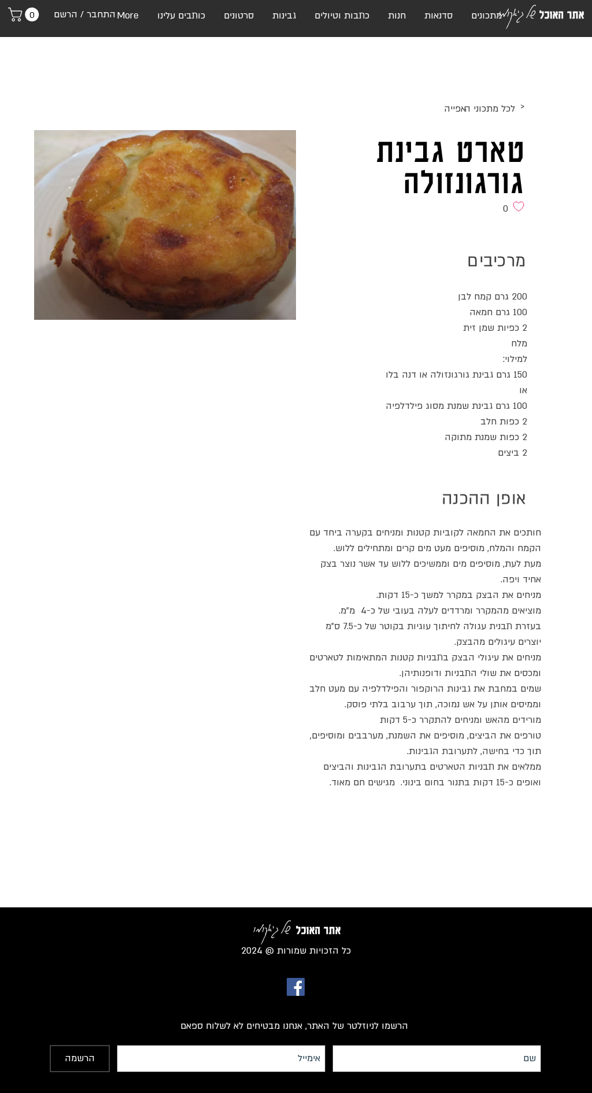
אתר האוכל (561, 14)
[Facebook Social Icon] (296, 987)
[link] (25, 14)
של (530, 12)
